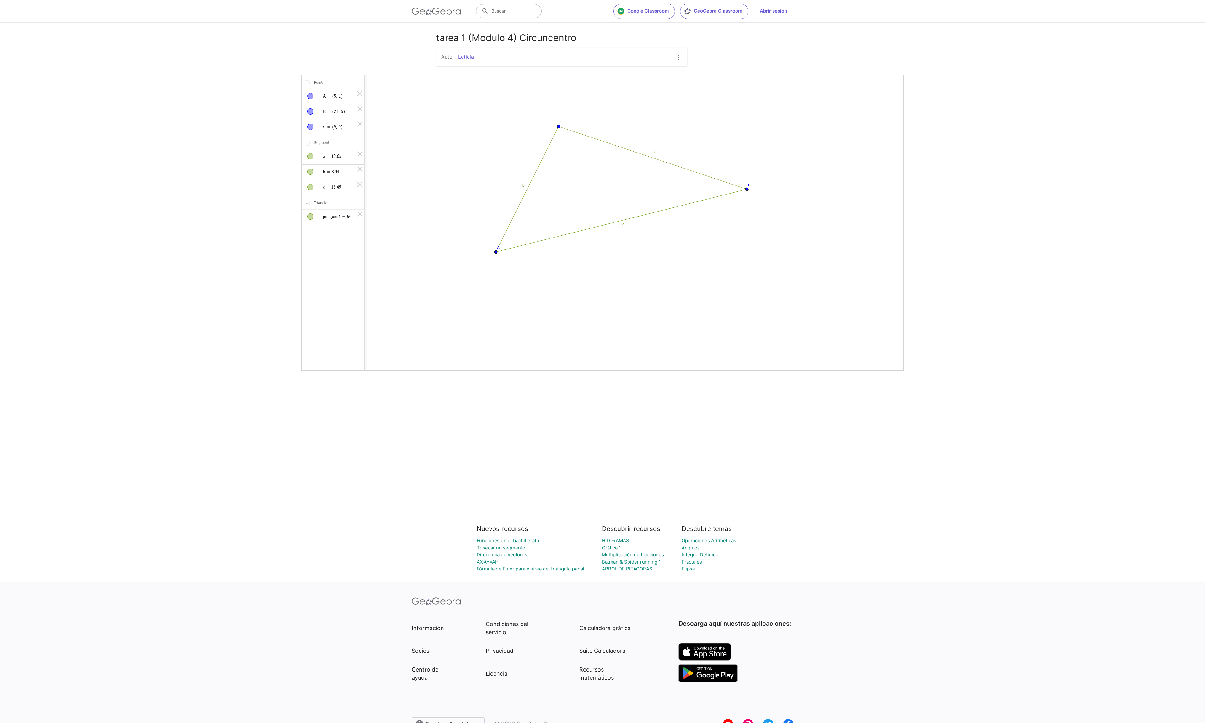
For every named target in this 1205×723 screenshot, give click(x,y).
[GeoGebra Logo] (436, 11)
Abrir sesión (773, 11)
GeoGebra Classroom (718, 11)
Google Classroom (648, 11)
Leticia (466, 57)
